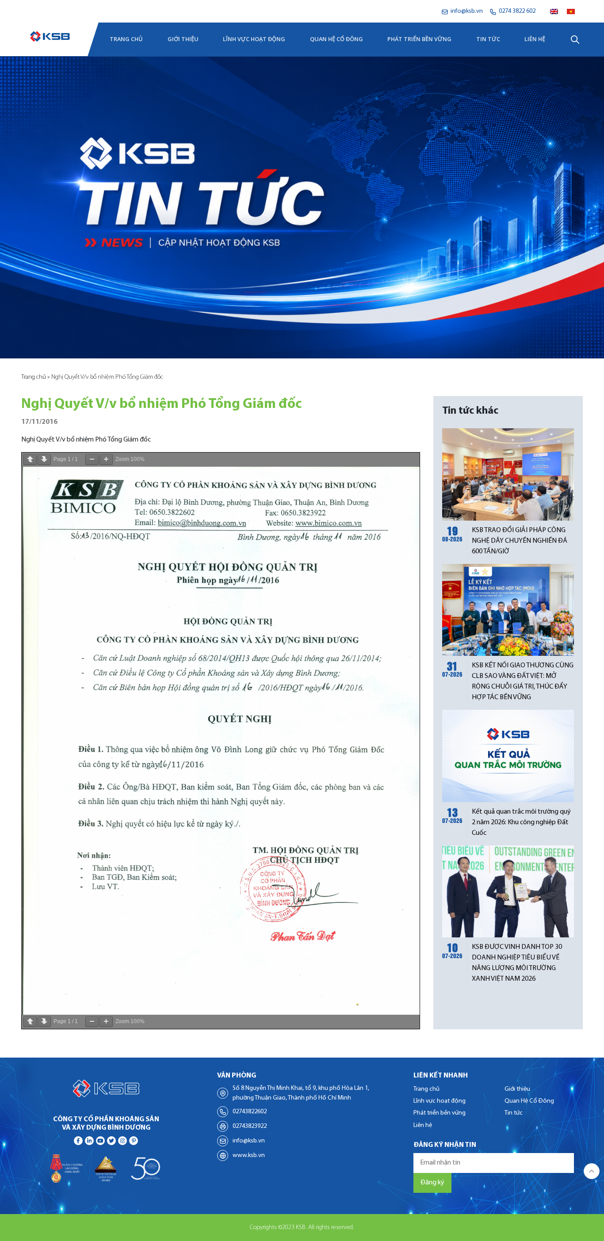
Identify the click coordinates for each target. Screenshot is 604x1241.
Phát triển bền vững (419, 39)
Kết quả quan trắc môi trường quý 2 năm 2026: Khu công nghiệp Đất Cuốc (521, 822)
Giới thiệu (183, 39)
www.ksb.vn (249, 1155)
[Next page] (44, 459)
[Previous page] (30, 459)
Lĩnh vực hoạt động (254, 39)
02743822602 (250, 1111)
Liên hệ (534, 39)
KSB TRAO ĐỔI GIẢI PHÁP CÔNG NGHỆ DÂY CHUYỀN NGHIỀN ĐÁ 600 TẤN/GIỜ (519, 541)
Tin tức (488, 39)
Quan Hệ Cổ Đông (336, 39)
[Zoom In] (106, 459)
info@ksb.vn (249, 1141)
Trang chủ (126, 39)
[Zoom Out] (92, 459)
